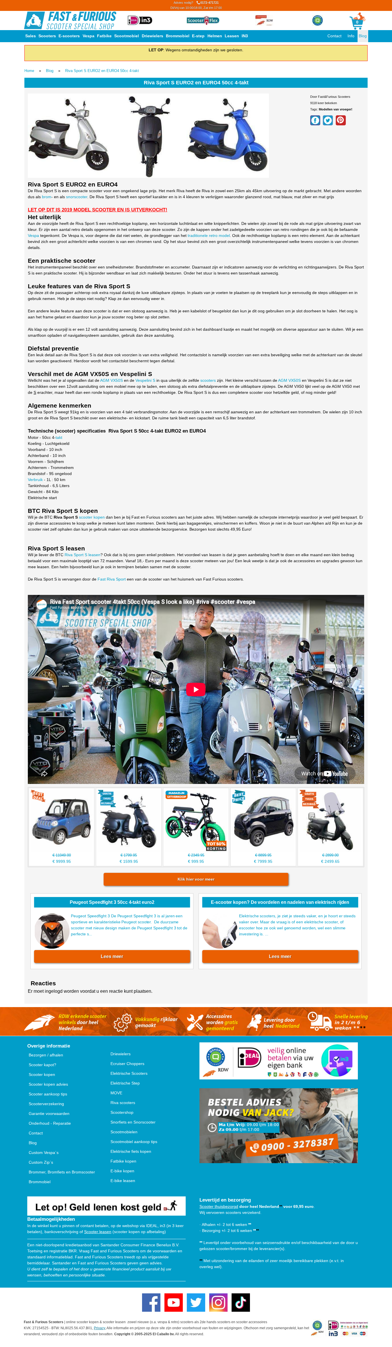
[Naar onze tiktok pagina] (241, 1302)
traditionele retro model (209, 235)
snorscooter (76, 196)
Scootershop (121, 1112)
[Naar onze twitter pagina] (196, 1302)
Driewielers (152, 36)
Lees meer (112, 956)
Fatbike (104, 36)
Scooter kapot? (42, 1064)
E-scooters (69, 36)
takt (59, 437)
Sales (30, 36)
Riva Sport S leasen (82, 554)
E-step (198, 36)
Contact (334, 36)
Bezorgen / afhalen (46, 1055)
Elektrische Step (125, 1083)
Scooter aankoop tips (48, 1094)
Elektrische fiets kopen (130, 1151)
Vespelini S (145, 380)
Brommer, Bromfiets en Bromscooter (62, 1172)
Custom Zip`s (41, 1162)
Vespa (88, 36)
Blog (363, 36)
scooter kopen (92, 517)
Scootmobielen (123, 1132)
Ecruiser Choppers (127, 1063)
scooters (208, 380)
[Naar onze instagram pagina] (218, 1302)
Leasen (232, 36)
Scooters (47, 36)
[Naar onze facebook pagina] (151, 1302)
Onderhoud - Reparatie (50, 1123)
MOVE (116, 1093)
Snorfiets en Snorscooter (133, 1122)
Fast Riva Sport (112, 579)
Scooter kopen (42, 1074)
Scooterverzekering (46, 1103)
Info (351, 36)
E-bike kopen (122, 1171)
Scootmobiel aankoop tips (133, 1141)
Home (29, 71)
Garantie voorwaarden (49, 1113)
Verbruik (35, 479)
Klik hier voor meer (196, 879)
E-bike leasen (122, 1180)
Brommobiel (177, 36)
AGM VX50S (111, 380)
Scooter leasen (97, 1231)
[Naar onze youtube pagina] (173, 1302)
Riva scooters (122, 1102)
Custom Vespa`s (44, 1152)
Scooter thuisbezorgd (218, 1206)
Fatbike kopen (123, 1161)
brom (46, 196)
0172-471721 (196, 5)
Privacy (99, 1328)
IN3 (245, 36)
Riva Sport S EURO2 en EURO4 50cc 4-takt (102, 71)
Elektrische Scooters (129, 1073)
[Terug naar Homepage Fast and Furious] (70, 20)
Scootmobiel (126, 36)
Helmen (214, 36)
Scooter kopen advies (48, 1084)
